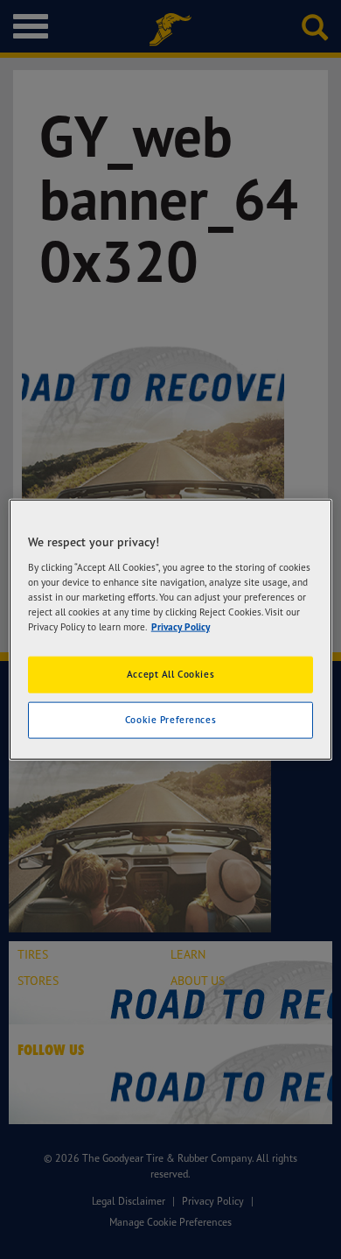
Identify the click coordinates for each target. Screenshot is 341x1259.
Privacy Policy (180, 626)
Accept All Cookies (170, 674)
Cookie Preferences (170, 719)
